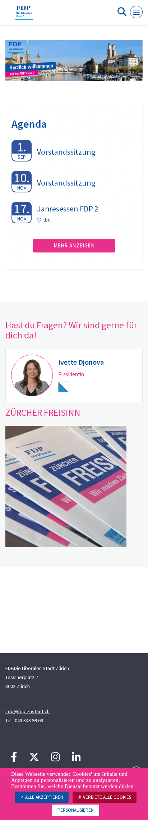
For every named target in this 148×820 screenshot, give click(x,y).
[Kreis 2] (24, 15)
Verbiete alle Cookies (106, 797)
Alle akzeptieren (43, 797)
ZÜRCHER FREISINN (42, 412)
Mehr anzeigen (74, 245)
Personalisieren (75, 810)
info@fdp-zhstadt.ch (27, 711)
